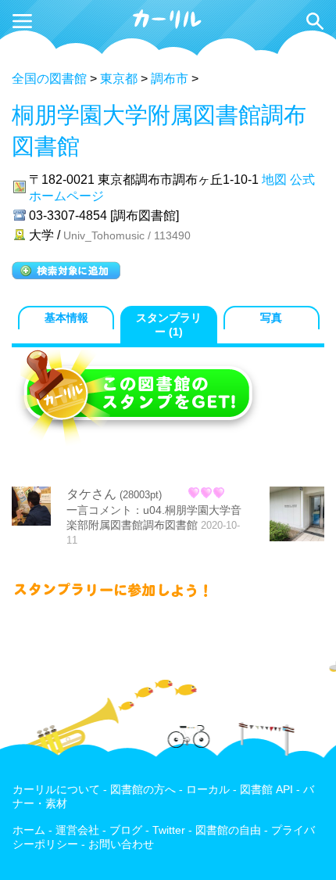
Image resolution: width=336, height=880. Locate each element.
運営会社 (77, 830)
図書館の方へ (143, 790)
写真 (271, 318)
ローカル (208, 790)
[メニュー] (22, 21)
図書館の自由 (228, 830)
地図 (274, 179)
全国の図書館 (49, 78)
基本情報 (66, 318)
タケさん (91, 494)
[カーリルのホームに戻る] (168, 26)
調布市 (169, 78)
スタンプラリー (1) (169, 325)
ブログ (125, 830)
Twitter (168, 830)
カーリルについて (56, 790)
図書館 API (266, 790)
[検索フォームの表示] (315, 21)
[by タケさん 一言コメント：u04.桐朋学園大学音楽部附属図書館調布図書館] (297, 515)
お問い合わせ (121, 844)
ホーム (29, 830)
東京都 (119, 78)
